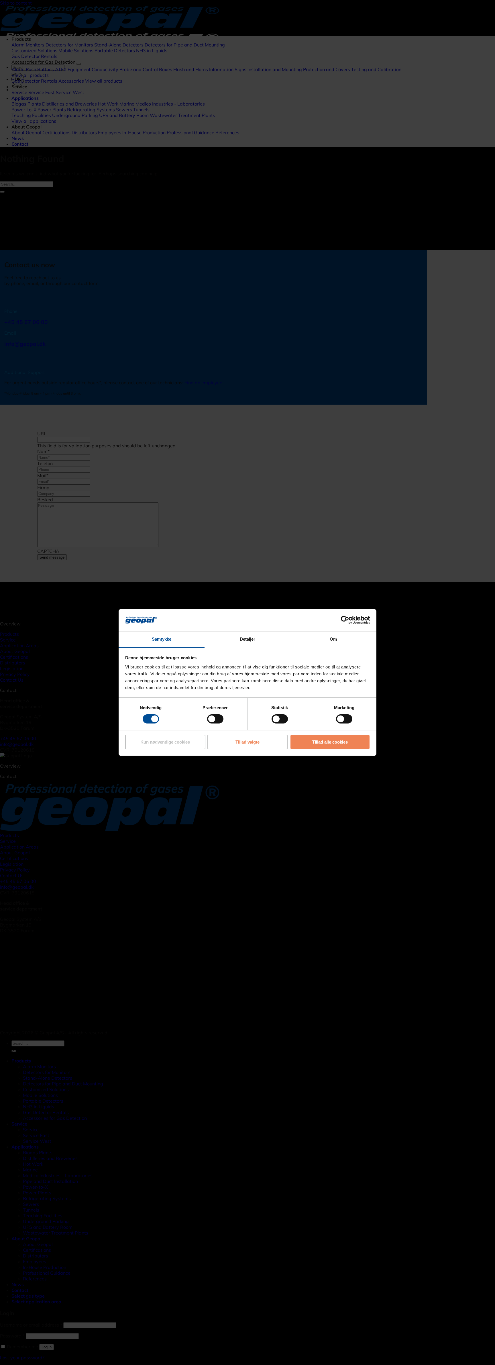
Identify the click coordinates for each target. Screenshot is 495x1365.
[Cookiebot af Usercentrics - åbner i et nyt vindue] (345, 620)
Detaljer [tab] (248, 639)
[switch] (215, 719)
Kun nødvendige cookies (165, 742)
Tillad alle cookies (330, 742)
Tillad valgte (247, 742)
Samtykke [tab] (162, 639)
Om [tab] (333, 639)
